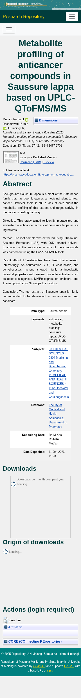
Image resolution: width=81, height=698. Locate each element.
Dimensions (48, 120)
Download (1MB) (30, 162)
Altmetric (14, 627)
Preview (48, 162)
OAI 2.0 (69, 666)
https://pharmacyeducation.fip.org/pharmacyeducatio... (38, 174)
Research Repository (24, 16)
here (50, 670)
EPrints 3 (39, 666)
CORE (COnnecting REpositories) (34, 641)
